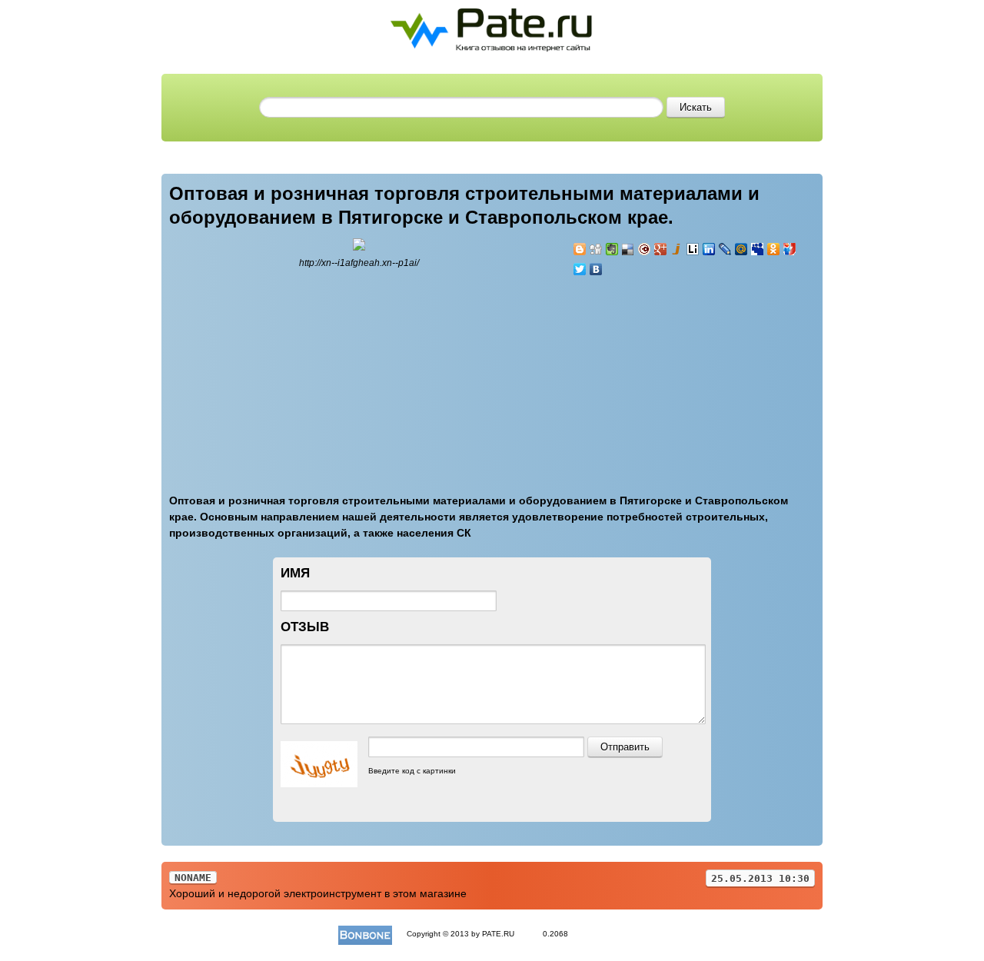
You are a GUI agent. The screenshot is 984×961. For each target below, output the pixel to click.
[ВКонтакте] (596, 269)
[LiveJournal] (725, 249)
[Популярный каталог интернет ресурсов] (365, 933)
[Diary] (645, 249)
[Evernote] (612, 249)
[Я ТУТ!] (790, 249)
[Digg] (596, 249)
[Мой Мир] (741, 249)
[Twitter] (580, 269)
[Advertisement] (665, 376)
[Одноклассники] (774, 249)
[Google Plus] (661, 249)
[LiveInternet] (693, 249)
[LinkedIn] (709, 249)
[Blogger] (580, 249)
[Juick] (677, 249)
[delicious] (628, 249)
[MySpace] (758, 249)
